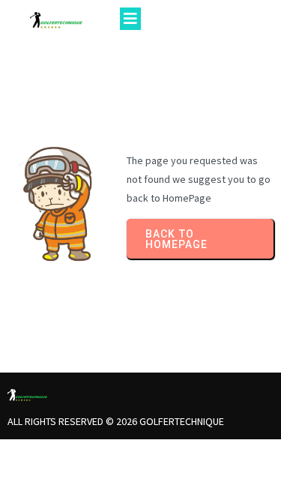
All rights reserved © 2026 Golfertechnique (115, 421)
